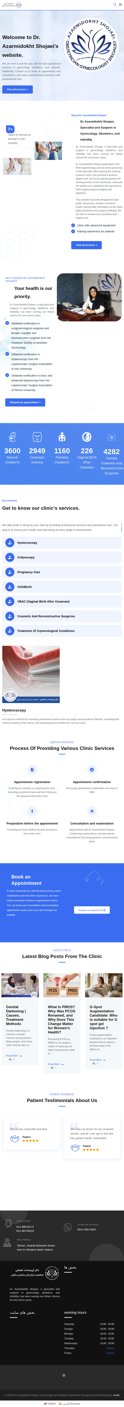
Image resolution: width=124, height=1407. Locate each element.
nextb (116, 1395)
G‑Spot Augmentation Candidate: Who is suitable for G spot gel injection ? (103, 1017)
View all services (16, 89)
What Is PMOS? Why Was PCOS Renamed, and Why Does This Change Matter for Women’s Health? (61, 1019)
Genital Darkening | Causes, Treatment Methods (16, 1015)
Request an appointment (24, 402)
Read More (12, 1055)
